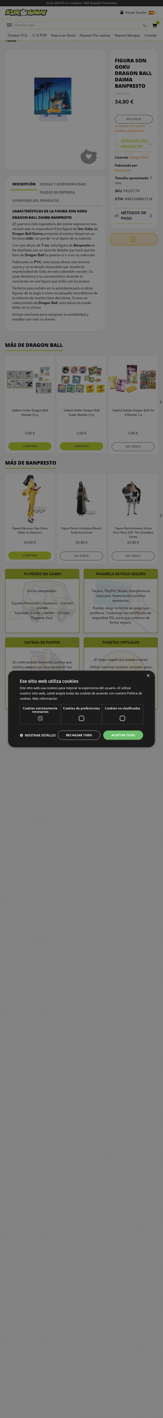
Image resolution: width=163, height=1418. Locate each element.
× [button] (148, 675)
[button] (38, 735)
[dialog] (81, 709)
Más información (44, 698)
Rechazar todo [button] (79, 735)
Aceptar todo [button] (123, 735)
